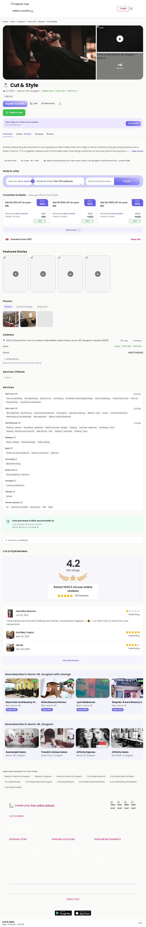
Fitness (79, 816)
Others (122, 903)
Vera (77, 891)
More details (22, 213)
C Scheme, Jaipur (81, 863)
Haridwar (34, 874)
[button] (120, 38)
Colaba (76, 867)
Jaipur (12, 859)
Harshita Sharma (26, 611)
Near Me (62, 886)
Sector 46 (32, 21)
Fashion (56, 816)
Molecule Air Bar (102, 859)
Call (140, 923)
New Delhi (14, 848)
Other (125, 816)
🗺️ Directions (48, 103)
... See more (136, 151)
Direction (138, 340)
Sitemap (110, 886)
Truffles (98, 848)
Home (5, 21)
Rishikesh (13, 871)
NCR (32, 859)
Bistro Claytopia (123, 848)
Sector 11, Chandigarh (62, 863)
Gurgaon (21, 21)
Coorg (33, 871)
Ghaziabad (14, 856)
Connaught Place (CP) (83, 871)
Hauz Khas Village (60, 874)
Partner (128, 886)
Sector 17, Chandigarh (83, 859)
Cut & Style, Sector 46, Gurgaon (38, 782)
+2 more (137, 408)
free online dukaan (42, 805)
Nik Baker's (99, 856)
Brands (44, 891)
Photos (8, 306)
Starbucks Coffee (103, 867)
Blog (54, 886)
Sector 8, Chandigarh (62, 859)
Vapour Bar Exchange (104, 863)
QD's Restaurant (102, 874)
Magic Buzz (42, 306)
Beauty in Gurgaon (43, 776)
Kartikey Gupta (25, 632)
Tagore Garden (80, 874)
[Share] (60, 103)
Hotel (103, 816)
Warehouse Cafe (123, 859)
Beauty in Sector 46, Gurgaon (17, 776)
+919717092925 (135, 352)
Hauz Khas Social (123, 874)
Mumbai (34, 863)
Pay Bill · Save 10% (15, 103)
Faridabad (35, 856)
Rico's (118, 871)
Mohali (12, 863)
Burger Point (121, 852)
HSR (53, 852)
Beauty (41, 21)
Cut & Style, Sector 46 (96, 776)
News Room (20, 886)
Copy (125, 340)
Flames (118, 856)
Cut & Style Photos (12, 782)
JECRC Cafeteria (123, 863)
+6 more (137, 394)
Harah (19, 645)
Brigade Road (79, 848)
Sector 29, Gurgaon (82, 852)
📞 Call (33, 103)
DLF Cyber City (59, 856)
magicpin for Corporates (61, 891)
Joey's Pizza (100, 871)
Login (123, 8)
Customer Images (24, 306)
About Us (32, 886)
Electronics (91, 816)
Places (119, 886)
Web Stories (99, 891)
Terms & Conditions (95, 886)
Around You (44, 886)
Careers (88, 891)
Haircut (8, 377)
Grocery (67, 816)
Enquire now (16, 112)
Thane (33, 867)
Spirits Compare (75, 886)
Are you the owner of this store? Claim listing (22, 363)
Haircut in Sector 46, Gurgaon (69, 776)
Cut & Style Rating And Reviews (123, 782)
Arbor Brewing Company (104, 852)
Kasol (11, 874)
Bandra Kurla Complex (62, 867)
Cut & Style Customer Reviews (92, 782)
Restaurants (33, 816)
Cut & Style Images (13, 787)
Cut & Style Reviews (65, 782)
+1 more (137, 423)
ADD (41, 220)
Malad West (57, 871)
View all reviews (71, 660)
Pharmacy (114, 816)
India (12, 21)
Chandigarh (36, 852)
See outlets (133, 123)
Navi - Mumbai (16, 867)
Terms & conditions (18, 540)
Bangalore (14, 852)
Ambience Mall (80, 856)
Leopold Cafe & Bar (124, 867)
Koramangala (58, 848)
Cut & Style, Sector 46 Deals (122, 776)
